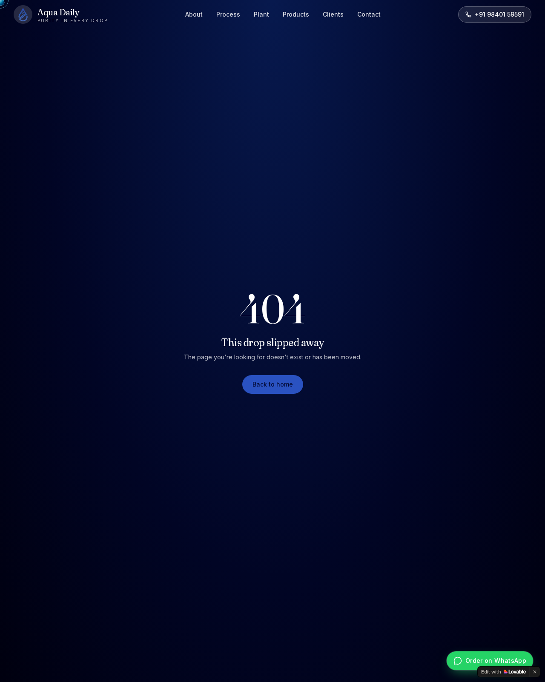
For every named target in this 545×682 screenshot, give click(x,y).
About (194, 14)
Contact (369, 14)
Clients (333, 14)
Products (296, 14)
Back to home (272, 384)
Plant (261, 14)
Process (228, 14)
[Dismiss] (535, 672)
